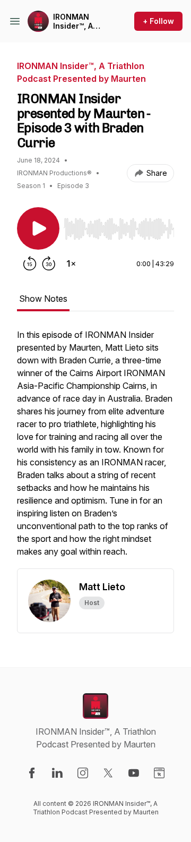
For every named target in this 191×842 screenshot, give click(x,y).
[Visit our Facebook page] (32, 773)
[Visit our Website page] (159, 773)
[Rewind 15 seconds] (29, 263)
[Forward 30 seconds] (48, 263)
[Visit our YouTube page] (133, 773)
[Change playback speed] (71, 263)
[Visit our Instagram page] (82, 773)
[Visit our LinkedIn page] (57, 773)
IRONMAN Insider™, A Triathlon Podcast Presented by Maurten (78, 21)
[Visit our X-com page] (108, 773)
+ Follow (158, 20)
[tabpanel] (95, 448)
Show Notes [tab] (43, 298)
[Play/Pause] (38, 228)
